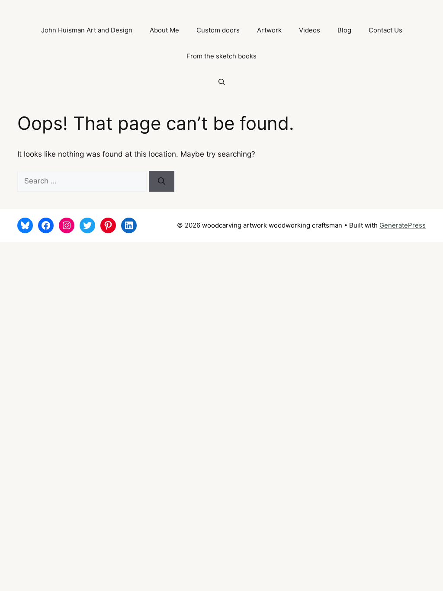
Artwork (269, 30)
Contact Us (385, 30)
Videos (309, 30)
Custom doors (218, 30)
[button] (222, 82)
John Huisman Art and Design (86, 30)
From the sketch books (221, 56)
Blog (344, 30)
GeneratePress (402, 225)
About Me (164, 30)
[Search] (161, 181)
